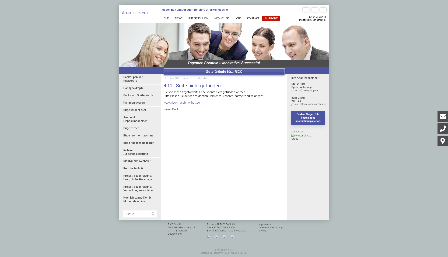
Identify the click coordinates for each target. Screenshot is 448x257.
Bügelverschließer (134, 110)
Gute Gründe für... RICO (224, 71)
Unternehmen (198, 18)
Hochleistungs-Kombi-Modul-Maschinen (138, 199)
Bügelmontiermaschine (138, 135)
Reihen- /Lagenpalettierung (135, 152)
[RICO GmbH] (139, 14)
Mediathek (221, 18)
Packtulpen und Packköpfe (133, 78)
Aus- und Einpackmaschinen (135, 119)
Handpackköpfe (133, 88)
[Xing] (234, 238)
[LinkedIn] (210, 238)
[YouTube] (226, 238)
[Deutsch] (304, 9)
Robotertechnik (133, 168)
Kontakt (253, 18)
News (179, 18)
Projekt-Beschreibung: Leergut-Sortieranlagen (138, 177)
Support (271, 18)
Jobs (238, 18)
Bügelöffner (131, 128)
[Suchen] (153, 213)
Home (165, 18)
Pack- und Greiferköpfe (138, 95)
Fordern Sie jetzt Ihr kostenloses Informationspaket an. (308, 118)
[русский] (322, 9)
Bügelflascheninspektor (138, 143)
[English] (313, 9)
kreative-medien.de (238, 253)
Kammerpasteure (134, 102)
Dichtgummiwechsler (136, 161)
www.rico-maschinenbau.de (182, 102)
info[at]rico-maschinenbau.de (312, 20)
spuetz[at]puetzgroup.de (304, 90)
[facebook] (218, 238)
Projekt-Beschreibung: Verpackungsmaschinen (138, 188)
